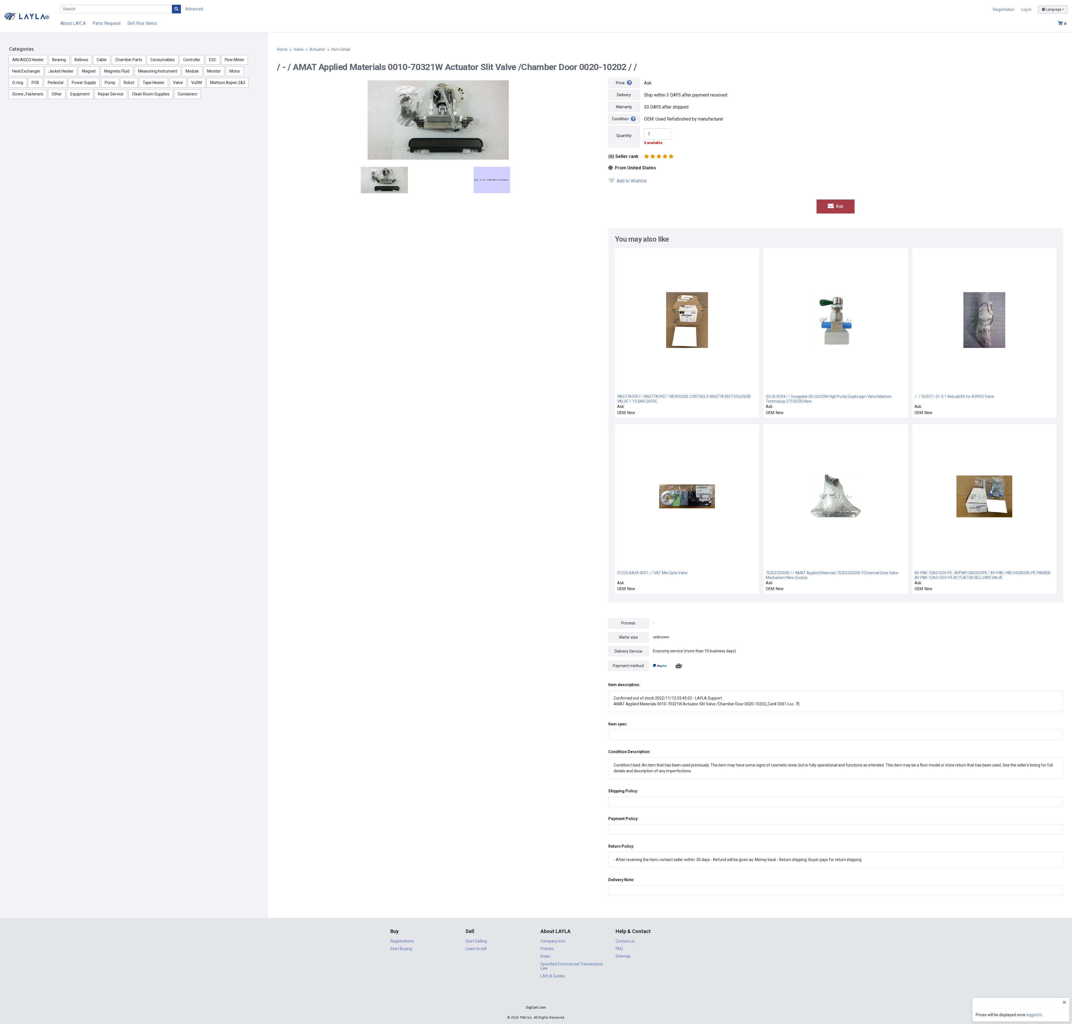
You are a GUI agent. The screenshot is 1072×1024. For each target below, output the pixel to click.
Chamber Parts (128, 59)
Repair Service (110, 94)
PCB (35, 82)
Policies (547, 948)
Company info (552, 941)
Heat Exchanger (26, 71)
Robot (129, 82)
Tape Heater (153, 82)
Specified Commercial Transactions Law (571, 966)
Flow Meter (234, 59)
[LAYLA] (26, 16)
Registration (1003, 9)
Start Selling (476, 941)
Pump (110, 82)
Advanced (194, 9)
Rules (545, 956)
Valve (178, 82)
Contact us (625, 941)
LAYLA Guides (552, 976)
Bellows (81, 59)
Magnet (89, 71)
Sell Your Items (142, 23)
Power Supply (84, 82)
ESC (212, 59)
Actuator (317, 49)
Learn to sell (476, 948)
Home (282, 49)
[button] (536, 997)
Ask (839, 206)
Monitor (214, 71)
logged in (1034, 1015)
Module (192, 71)
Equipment (80, 94)
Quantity (623, 135)
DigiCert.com (536, 1007)
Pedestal (55, 82)
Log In (1026, 9)
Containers (187, 94)
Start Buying (401, 948)
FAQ (619, 948)
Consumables (162, 59)
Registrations (402, 941)
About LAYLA (73, 23)
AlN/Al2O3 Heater (28, 59)
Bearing (59, 59)
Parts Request (106, 23)
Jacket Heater (61, 71)
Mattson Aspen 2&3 (227, 82)
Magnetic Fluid (117, 71)
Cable (102, 59)
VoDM (196, 82)
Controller (191, 59)
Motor (234, 71)
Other (57, 94)
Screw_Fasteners (27, 94)
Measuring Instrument (157, 71)
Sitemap (623, 956)
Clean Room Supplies (150, 94)
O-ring (17, 82)
